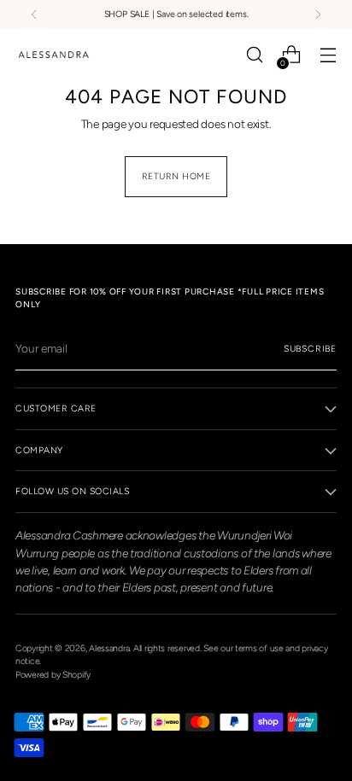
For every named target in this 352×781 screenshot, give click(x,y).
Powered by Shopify (53, 674)
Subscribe (310, 348)
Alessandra (109, 648)
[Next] (318, 14)
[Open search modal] (254, 55)
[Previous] (34, 14)
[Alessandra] (53, 54)
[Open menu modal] (327, 55)
